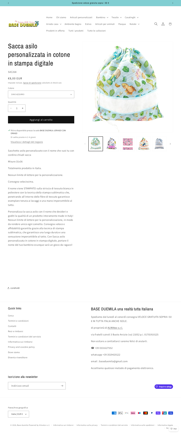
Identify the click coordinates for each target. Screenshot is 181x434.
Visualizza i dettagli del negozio (27, 141)
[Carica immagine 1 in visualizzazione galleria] (96, 144)
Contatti (12, 326)
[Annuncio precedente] (8, 3)
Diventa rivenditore (17, 357)
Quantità (12, 102)
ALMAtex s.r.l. (115, 327)
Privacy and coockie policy (21, 346)
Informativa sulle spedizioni (142, 425)
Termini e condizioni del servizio (24, 336)
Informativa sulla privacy (87, 425)
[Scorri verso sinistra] (85, 144)
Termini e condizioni (18, 320)
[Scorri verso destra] (170, 144)
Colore (11, 88)
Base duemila (22, 425)
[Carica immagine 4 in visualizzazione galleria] (143, 144)
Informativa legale (165, 425)
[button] (102, 17)
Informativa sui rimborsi (20, 341)
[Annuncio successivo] (172, 3)
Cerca (11, 315)
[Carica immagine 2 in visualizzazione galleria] (111, 144)
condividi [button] (15, 287)
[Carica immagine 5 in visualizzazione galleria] (159, 144)
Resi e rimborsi (15, 331)
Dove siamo (14, 352)
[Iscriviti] (62, 386)
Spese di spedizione (32, 82)
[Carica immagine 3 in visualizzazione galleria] (127, 144)
